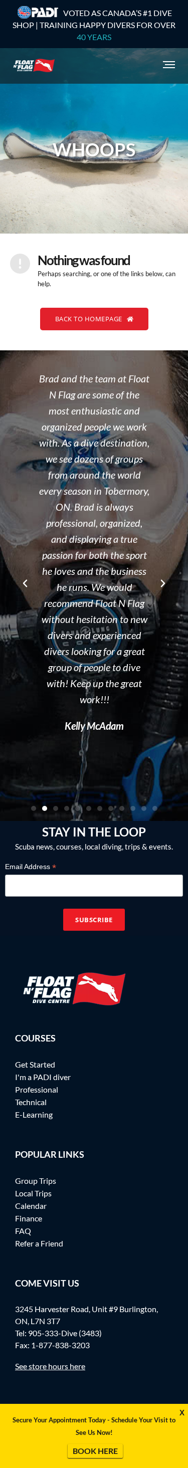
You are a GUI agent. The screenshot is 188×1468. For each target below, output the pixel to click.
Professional (36, 1089)
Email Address (30, 867)
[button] (25, 583)
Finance (28, 1218)
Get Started (35, 1064)
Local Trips (33, 1193)
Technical (31, 1102)
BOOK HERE (95, 1450)
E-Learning (34, 1114)
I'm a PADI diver (43, 1077)
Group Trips (35, 1180)
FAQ (23, 1230)
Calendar (31, 1205)
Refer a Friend (39, 1243)
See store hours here (50, 1366)
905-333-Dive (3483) (65, 1333)
